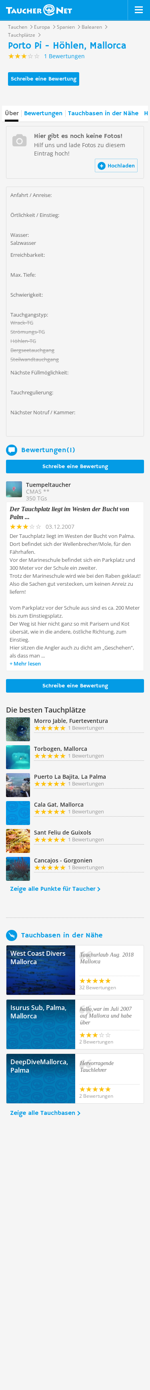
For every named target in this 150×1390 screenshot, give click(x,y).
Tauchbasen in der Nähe (103, 114)
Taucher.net (39, 10)
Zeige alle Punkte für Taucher (52, 889)
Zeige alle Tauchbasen (42, 1113)
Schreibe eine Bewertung (43, 79)
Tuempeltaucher (48, 484)
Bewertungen (43, 114)
